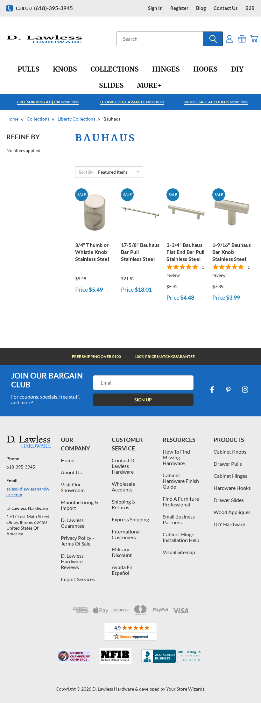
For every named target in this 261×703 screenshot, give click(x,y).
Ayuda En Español (122, 570)
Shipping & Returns (123, 504)
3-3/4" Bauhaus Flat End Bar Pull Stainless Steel (185, 252)
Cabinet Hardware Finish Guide (181, 481)
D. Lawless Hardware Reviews (72, 561)
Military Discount (122, 552)
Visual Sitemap (179, 552)
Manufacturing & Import (79, 505)
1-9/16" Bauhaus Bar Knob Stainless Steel (231, 252)
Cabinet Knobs (230, 452)
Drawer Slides (229, 500)
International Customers (126, 534)
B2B (250, 8)
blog (201, 8)
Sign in (155, 8)
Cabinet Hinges (230, 476)
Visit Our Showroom (73, 487)
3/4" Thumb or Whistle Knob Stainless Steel (92, 252)
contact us (226, 8)
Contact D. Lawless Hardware (123, 466)
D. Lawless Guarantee (72, 523)
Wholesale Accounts (123, 486)
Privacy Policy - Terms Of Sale (77, 540)
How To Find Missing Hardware (176, 457)
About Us (71, 472)
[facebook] (212, 390)
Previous (251, 683)
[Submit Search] (213, 38)
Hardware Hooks (232, 488)
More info (48, 102)
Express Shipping (130, 519)
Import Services (78, 579)
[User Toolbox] (229, 39)
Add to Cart (94, 211)
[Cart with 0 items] (254, 39)
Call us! (44, 8)
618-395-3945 (20, 467)
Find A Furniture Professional (181, 501)
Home (67, 460)
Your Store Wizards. (185, 689)
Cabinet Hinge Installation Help (181, 537)
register (179, 8)
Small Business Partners (179, 519)
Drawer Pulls (228, 464)
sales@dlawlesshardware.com (27, 491)
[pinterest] (228, 390)
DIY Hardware (229, 524)
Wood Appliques (232, 512)
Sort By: (87, 172)
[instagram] (245, 390)
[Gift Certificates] (242, 39)
